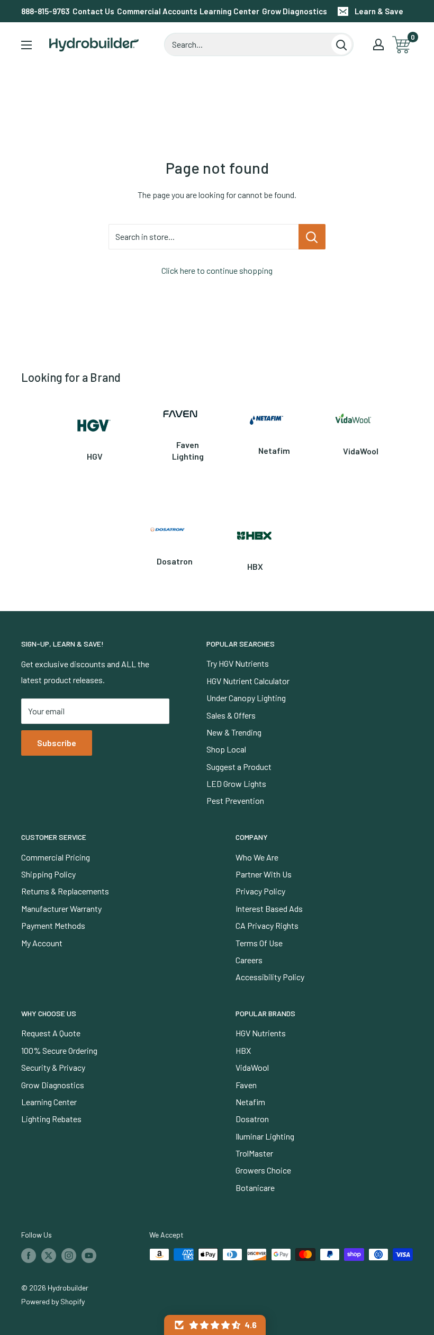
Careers (249, 960)
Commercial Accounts (157, 11)
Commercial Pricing (55, 857)
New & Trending (233, 732)
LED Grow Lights (236, 783)
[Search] (341, 44)
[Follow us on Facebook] (28, 1255)
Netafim (250, 1102)
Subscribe (56, 743)
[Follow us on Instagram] (68, 1255)
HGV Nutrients (261, 1033)
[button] (215, 1325)
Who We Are (257, 857)
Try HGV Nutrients (237, 663)
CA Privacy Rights (267, 925)
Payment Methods (53, 925)
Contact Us (93, 11)
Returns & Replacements (65, 891)
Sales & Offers (231, 715)
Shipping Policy (48, 874)
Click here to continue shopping (217, 270)
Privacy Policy (260, 891)
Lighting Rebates (51, 1119)
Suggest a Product (239, 766)
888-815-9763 (45, 11)
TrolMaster (254, 1153)
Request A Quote (50, 1033)
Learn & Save (379, 11)
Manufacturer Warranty (61, 908)
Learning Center (229, 11)
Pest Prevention (235, 800)
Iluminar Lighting (265, 1136)
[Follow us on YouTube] (89, 1255)
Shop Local (226, 749)
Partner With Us (264, 874)
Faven (246, 1085)
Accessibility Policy (270, 977)
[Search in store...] (312, 236)
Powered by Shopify (53, 1301)
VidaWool (252, 1067)
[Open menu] (26, 45)
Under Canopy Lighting (246, 698)
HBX (243, 1050)
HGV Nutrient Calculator (248, 681)
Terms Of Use (259, 943)
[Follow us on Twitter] (48, 1255)
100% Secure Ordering (59, 1050)
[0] (402, 44)
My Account (41, 943)
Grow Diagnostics (294, 11)
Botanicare (255, 1187)
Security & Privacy (53, 1067)
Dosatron (252, 1119)
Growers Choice (263, 1170)
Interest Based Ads (269, 908)
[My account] (378, 44)
